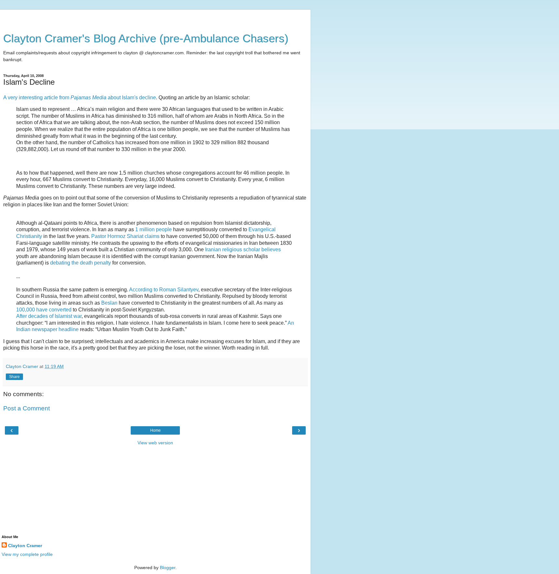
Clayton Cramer (25, 545)
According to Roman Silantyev (163, 289)
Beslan (109, 303)
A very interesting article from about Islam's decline (79, 97)
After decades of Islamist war (49, 316)
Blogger (167, 567)
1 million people (153, 229)
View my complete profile (27, 554)
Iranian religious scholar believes (243, 249)
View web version (155, 442)
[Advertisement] (155, 18)
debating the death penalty (80, 262)
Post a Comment (26, 408)
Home (155, 430)
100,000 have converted (43, 309)
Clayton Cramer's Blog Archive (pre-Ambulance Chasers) (146, 38)
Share (14, 376)
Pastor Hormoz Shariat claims (125, 236)
